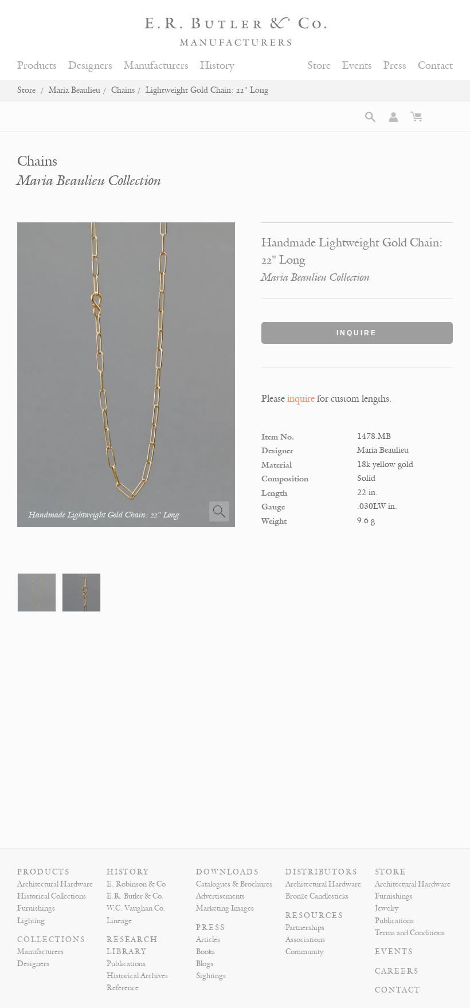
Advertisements (220, 896)
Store (319, 65)
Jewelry (386, 908)
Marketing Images (225, 908)
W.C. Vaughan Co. (136, 908)
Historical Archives (137, 975)
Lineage (119, 920)
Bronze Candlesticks (316, 896)
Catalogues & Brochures (234, 884)
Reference (123, 988)
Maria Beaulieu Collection (89, 180)
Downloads (227, 872)
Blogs (204, 963)
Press (394, 65)
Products (37, 65)
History (217, 65)
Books (205, 951)
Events (357, 65)
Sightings (211, 975)
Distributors (321, 872)
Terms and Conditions (410, 933)
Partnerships (304, 927)
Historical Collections (51, 896)
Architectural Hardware (55, 884)
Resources (314, 915)
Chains (123, 90)
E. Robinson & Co (136, 884)
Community (304, 951)
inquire (301, 399)
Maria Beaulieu (74, 90)
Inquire (356, 333)
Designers (90, 65)
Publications (126, 963)
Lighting (31, 920)
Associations (305, 939)
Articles (208, 939)
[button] (370, 117)
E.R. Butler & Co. (135, 896)
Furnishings (36, 908)
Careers (397, 971)
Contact (435, 65)
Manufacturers (156, 65)
